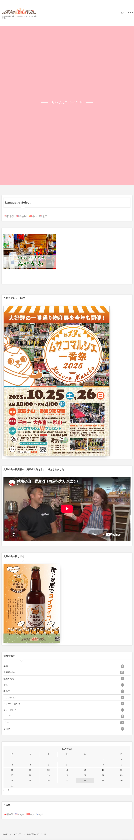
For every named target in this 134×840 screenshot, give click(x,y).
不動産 (63, 691)
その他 (63, 729)
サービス (63, 716)
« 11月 (6, 790)
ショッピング (63, 710)
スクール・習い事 (63, 703)
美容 (63, 666)
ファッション (63, 697)
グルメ (63, 722)
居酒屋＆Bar (63, 672)
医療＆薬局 (63, 678)
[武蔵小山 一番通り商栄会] (19, 11)
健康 (63, 685)
